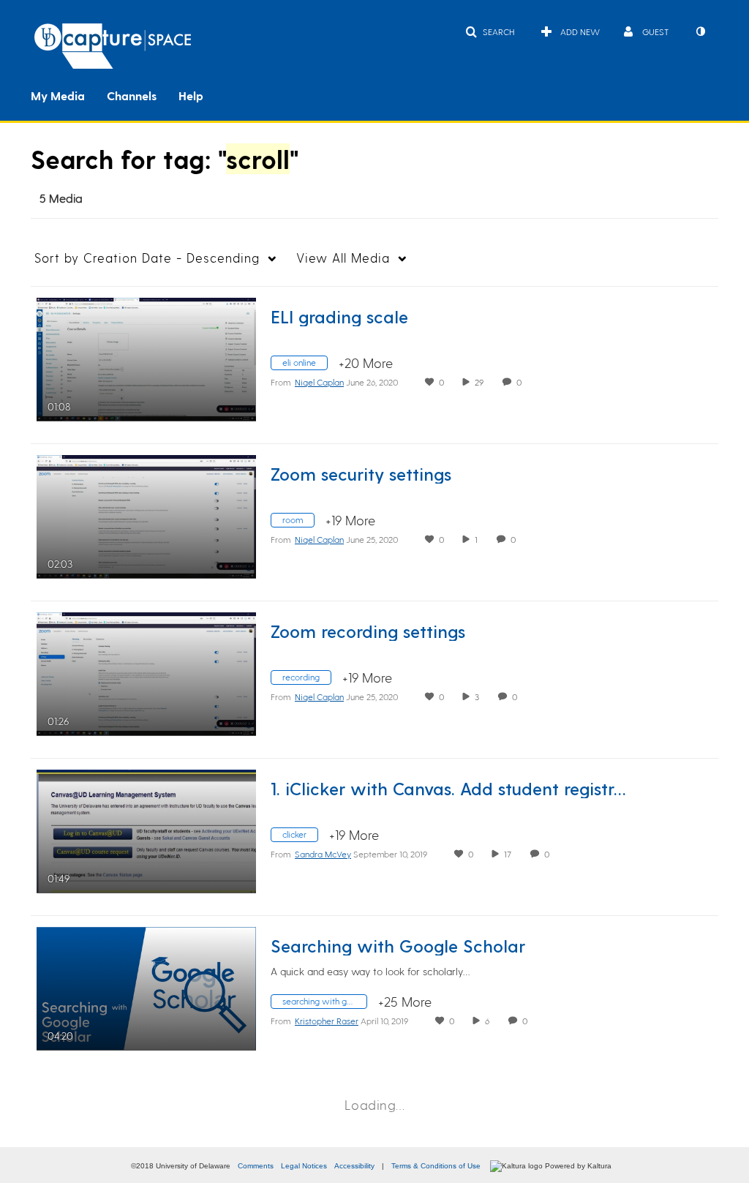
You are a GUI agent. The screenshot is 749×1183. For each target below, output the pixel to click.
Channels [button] (132, 95)
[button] (490, 31)
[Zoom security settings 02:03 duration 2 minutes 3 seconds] (146, 514)
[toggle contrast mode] (700, 31)
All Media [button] (343, 257)
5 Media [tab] (61, 198)
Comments (256, 1166)
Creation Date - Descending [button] (147, 257)
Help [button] (190, 95)
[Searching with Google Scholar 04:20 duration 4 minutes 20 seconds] (146, 986)
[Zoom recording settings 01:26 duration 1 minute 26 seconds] (146, 671)
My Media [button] (58, 95)
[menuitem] (69, 94)
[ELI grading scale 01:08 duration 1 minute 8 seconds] (146, 356)
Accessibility (354, 1166)
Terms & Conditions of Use (436, 1166)
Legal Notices (304, 1166)
